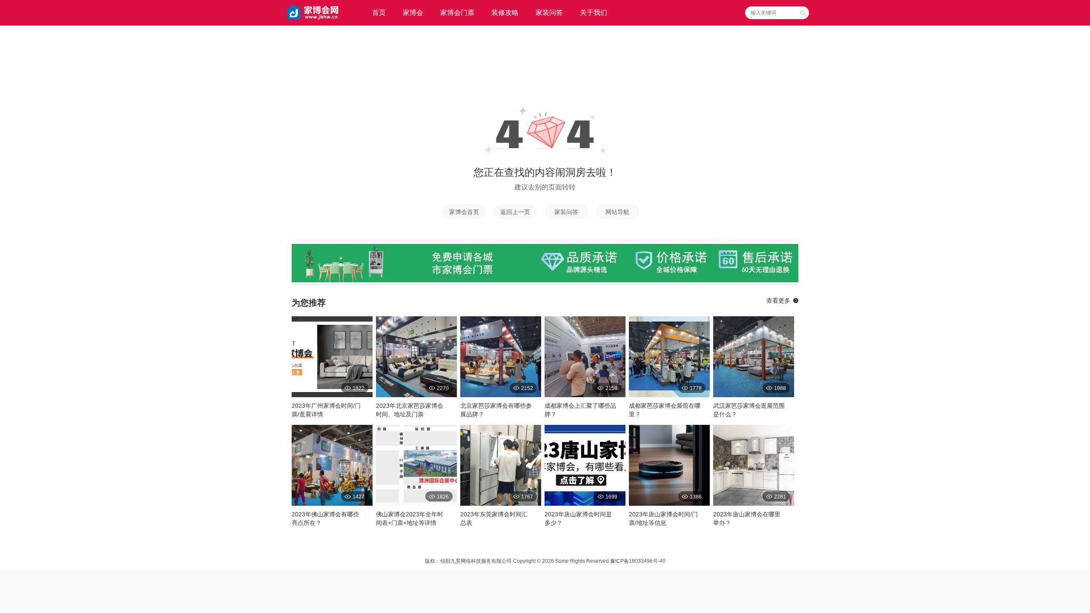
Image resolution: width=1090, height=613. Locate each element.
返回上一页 (515, 212)
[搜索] (802, 12)
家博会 (413, 12)
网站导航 (617, 212)
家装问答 (549, 12)
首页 (379, 12)
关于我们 (593, 12)
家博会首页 (464, 212)
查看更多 (778, 300)
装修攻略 (505, 12)
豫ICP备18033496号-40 (637, 561)
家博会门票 (457, 12)
